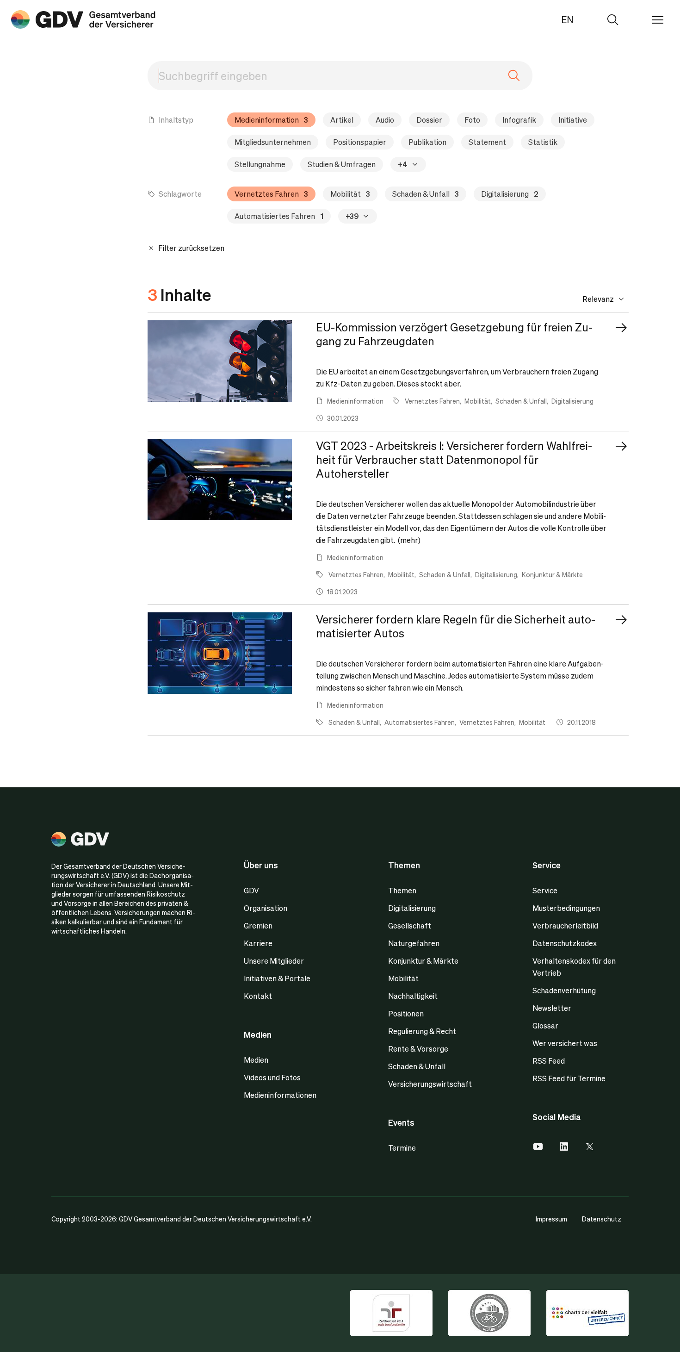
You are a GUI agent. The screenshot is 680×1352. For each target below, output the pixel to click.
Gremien (258, 925)
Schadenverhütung (564, 990)
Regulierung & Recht (422, 1031)
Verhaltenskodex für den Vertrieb (574, 967)
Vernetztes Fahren (271, 194)
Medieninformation (271, 120)
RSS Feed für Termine (569, 1078)
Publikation (427, 142)
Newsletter (551, 1008)
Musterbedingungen (566, 908)
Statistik (542, 142)
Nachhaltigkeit (413, 996)
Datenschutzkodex (564, 943)
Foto (472, 120)
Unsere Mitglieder (274, 961)
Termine (402, 1148)
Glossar (545, 1025)
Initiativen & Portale (277, 978)
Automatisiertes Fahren (279, 216)
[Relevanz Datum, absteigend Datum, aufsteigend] (585, 299)
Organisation (265, 908)
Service (544, 890)
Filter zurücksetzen (190, 248)
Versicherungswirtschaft (430, 1084)
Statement (487, 142)
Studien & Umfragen (342, 164)
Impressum (551, 1219)
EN (567, 19)
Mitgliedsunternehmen (273, 142)
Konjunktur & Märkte (423, 961)
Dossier (429, 120)
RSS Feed (548, 1060)
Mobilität (350, 194)
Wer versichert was (564, 1043)
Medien (256, 1060)
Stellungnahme (260, 164)
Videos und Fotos (272, 1077)
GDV (251, 890)
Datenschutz (601, 1219)
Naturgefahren (413, 943)
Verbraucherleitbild (565, 925)
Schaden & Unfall (425, 194)
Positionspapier (359, 142)
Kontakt (258, 996)
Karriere (258, 943)
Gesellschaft (409, 925)
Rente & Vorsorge (418, 1048)
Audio (385, 120)
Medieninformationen (280, 1095)
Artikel (341, 120)
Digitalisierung (509, 194)
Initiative (572, 120)
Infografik (519, 120)
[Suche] (83, 19)
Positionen (406, 1013)
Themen (402, 890)
